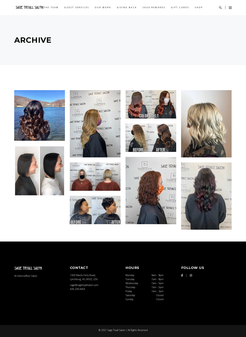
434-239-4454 (77, 289)
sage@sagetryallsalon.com (84, 285)
